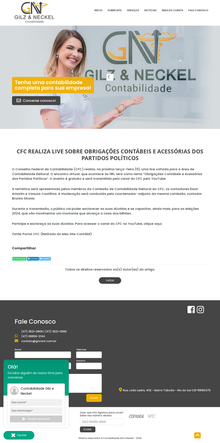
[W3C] (152, 416)
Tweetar (46, 258)
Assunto (80, 360)
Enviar (94, 398)
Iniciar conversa (39, 419)
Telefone (81, 349)
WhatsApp (20, 258)
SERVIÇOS (133, 10)
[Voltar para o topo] (197, 436)
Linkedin (34, 258)
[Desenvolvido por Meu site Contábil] (136, 416)
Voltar (110, 280)
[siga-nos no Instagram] (200, 312)
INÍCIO (98, 10)
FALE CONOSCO (198, 10)
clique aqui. (153, 224)
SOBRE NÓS (115, 10)
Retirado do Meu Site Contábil (66, 234)
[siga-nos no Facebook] (191, 312)
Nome (18, 349)
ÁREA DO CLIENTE (172, 10)
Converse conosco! (39, 100)
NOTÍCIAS (150, 10)
